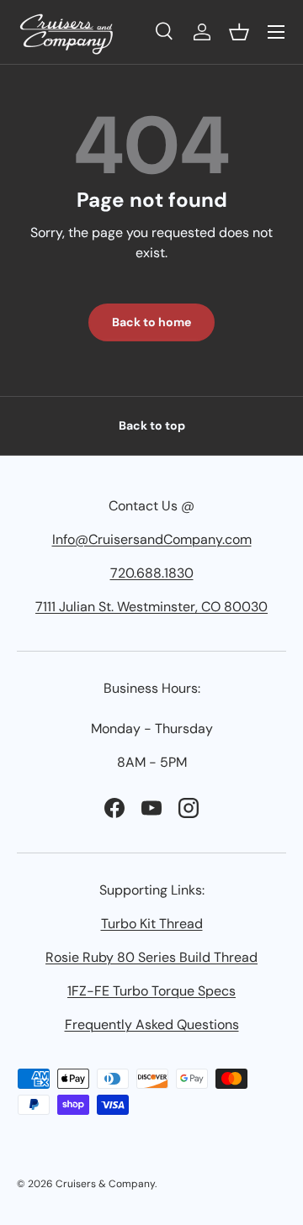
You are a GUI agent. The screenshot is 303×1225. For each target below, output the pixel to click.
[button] (239, 31)
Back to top (152, 425)
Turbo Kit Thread (152, 923)
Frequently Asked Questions (152, 1024)
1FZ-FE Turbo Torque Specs (151, 991)
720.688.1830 (152, 573)
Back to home (151, 322)
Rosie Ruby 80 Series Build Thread (151, 957)
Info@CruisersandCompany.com (152, 539)
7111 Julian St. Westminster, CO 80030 (151, 606)
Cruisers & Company (105, 1184)
